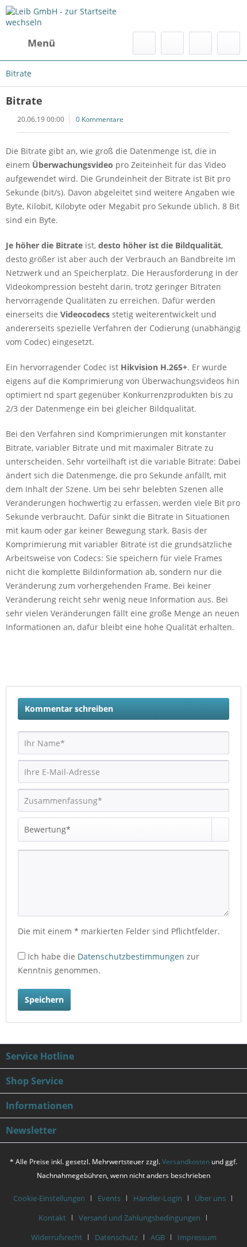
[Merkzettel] (172, 43)
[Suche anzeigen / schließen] (144, 43)
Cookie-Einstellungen (49, 1198)
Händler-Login (157, 1198)
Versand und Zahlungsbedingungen (139, 1218)
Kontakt (52, 1218)
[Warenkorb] (228, 43)
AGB (157, 1237)
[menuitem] (30, 43)
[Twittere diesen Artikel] (188, 663)
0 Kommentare (100, 119)
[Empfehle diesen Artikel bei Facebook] (211, 663)
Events (109, 1198)
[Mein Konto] (200, 43)
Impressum (197, 1237)
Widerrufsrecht (56, 1237)
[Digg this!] (232, 663)
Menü (41, 42)
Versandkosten (186, 1162)
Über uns (210, 1198)
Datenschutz (116, 1237)
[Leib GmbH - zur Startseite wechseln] (65, 16)
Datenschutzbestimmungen (131, 956)
